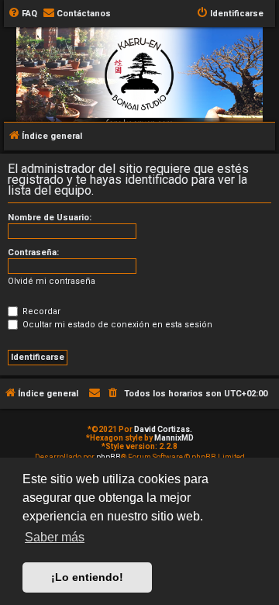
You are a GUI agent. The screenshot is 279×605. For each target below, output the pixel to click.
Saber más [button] (54, 537)
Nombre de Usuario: (49, 218)
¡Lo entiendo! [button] (87, 577)
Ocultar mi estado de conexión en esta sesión (116, 325)
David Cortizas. (163, 429)
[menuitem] (22, 14)
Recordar (40, 311)
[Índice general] (139, 103)
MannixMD (174, 438)
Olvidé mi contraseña (51, 281)
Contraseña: (33, 252)
